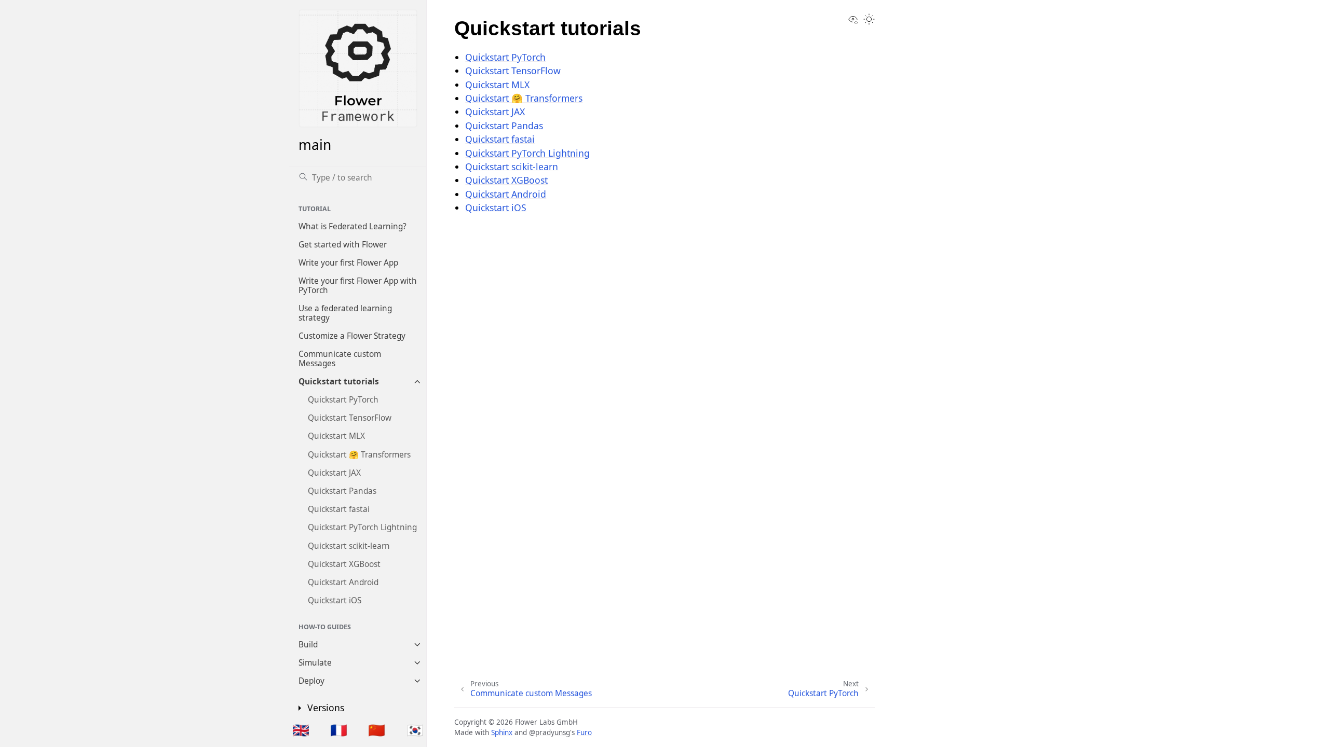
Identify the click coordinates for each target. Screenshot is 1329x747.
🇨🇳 (376, 730)
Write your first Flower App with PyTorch (358, 285)
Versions (325, 707)
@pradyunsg (549, 732)
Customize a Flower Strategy (352, 335)
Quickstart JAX (334, 472)
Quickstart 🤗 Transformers (359, 454)
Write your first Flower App (348, 262)
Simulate (315, 662)
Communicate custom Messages (340, 359)
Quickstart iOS (334, 600)
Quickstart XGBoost (344, 564)
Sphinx (501, 732)
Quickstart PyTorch (343, 399)
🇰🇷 (415, 730)
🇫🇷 (338, 730)
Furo (584, 732)
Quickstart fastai (339, 509)
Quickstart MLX (336, 436)
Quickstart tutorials (339, 381)
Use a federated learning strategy (345, 313)
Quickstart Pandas (342, 491)
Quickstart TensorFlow (349, 417)
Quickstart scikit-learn (349, 546)
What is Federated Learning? (352, 226)
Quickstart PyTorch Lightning (362, 527)
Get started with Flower (343, 244)
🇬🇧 (300, 730)
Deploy (311, 680)
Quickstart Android (343, 582)
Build (308, 644)
